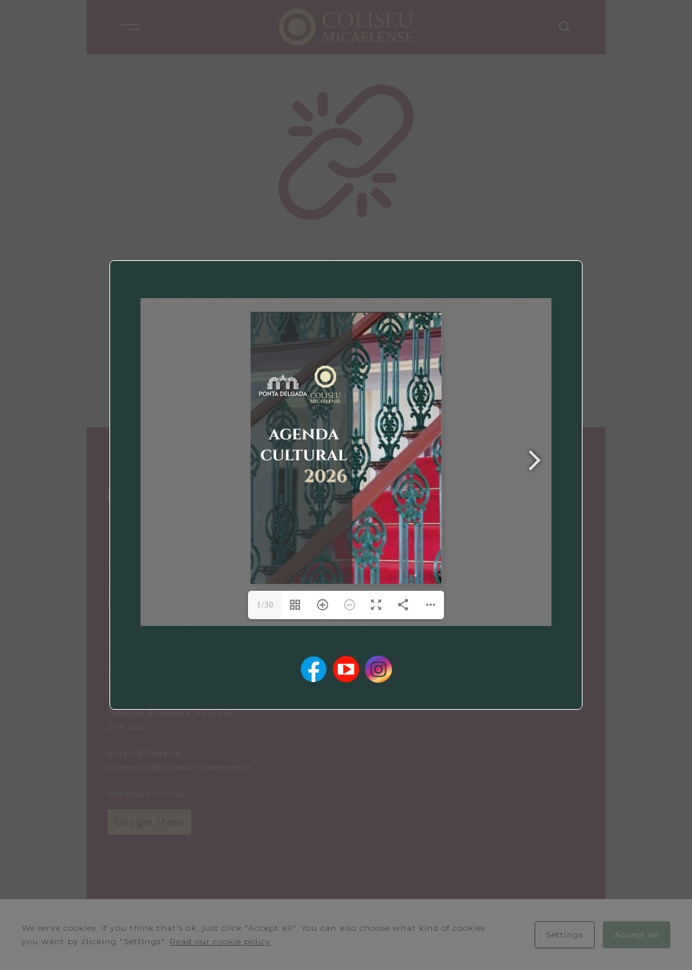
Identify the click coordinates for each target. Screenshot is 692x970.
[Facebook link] (313, 669)
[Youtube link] (346, 669)
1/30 (265, 605)
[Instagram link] (378, 669)
